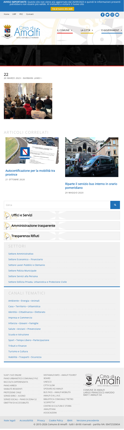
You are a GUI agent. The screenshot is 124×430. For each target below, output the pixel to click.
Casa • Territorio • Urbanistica (24, 306)
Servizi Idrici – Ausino (14, 395)
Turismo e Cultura (18, 351)
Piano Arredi (10, 385)
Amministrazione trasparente (33, 225)
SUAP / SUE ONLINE (12, 375)
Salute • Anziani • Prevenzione (24, 328)
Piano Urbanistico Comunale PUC (21, 378)
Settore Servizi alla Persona (23, 276)
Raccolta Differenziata (16, 382)
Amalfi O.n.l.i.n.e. (52, 395)
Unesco (47, 381)
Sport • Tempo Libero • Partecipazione (28, 340)
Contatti (30, 14)
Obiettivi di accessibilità (16, 402)
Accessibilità (26, 420)
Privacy (41, 420)
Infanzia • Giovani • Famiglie (23, 323)
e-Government (110, 30)
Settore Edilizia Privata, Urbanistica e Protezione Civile (37, 281)
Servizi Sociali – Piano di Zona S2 (20, 399)
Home (6, 14)
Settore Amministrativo (20, 253)
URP (14, 14)
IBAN (69, 420)
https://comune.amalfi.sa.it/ (99, 4)
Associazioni (50, 412)
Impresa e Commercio (20, 317)
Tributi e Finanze (17, 345)
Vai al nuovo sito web (62, 8)
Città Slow (49, 385)
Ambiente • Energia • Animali (24, 300)
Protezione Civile (12, 392)
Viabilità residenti (13, 389)
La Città (85, 30)
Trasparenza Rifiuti (25, 236)
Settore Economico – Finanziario (25, 259)
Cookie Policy (56, 420)
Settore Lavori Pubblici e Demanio (26, 264)
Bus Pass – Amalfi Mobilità (57, 392)
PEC (21, 14)
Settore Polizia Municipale (22, 270)
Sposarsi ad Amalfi (53, 388)
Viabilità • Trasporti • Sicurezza (24, 357)
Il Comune (63, 30)
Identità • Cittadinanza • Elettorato (26, 311)
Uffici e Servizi (21, 215)
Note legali (9, 420)
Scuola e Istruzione (18, 334)
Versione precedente (88, 420)
